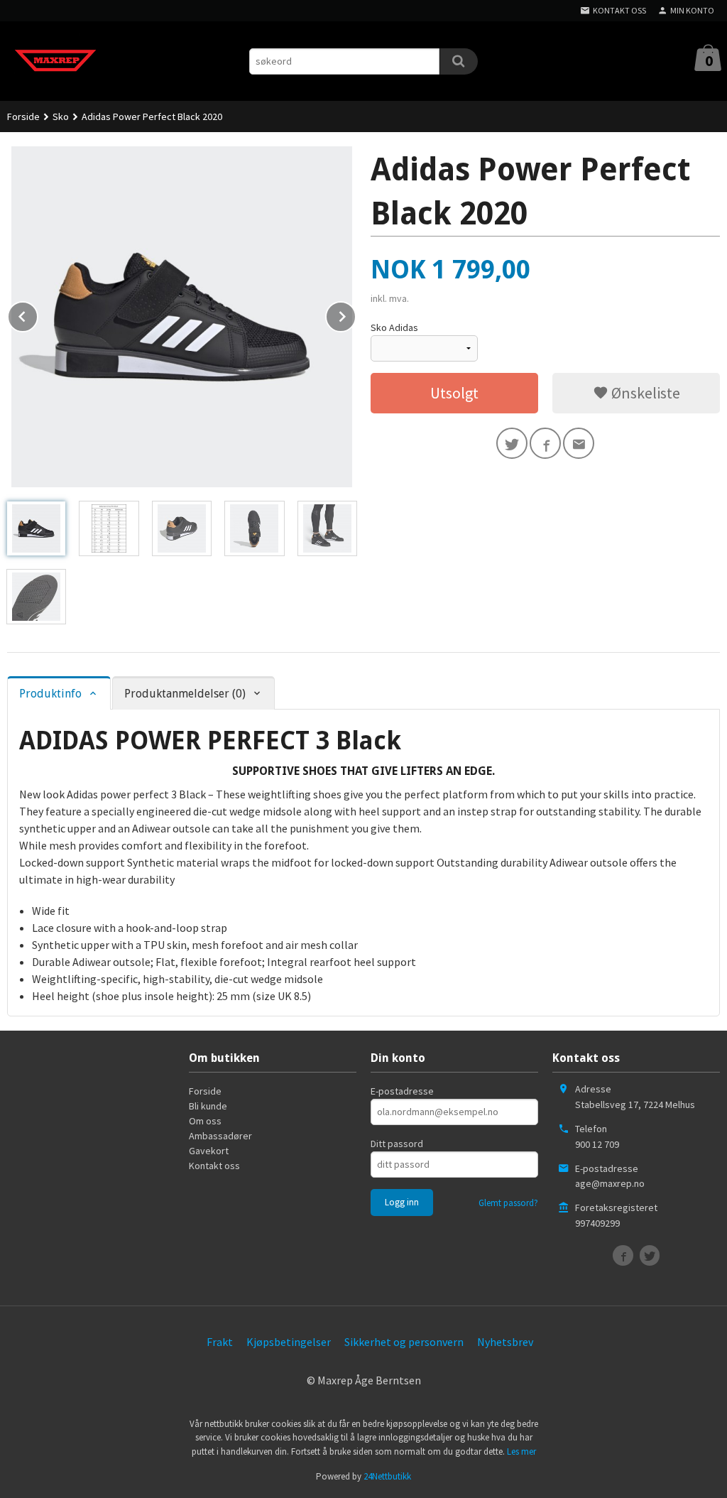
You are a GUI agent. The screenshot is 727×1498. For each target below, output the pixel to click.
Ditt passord (397, 1143)
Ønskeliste (644, 393)
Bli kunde (208, 1106)
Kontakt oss (214, 1165)
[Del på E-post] (578, 443)
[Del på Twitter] (512, 443)
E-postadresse (402, 1091)
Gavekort (209, 1150)
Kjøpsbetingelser (288, 1342)
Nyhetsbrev (505, 1342)
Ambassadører (220, 1135)
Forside (23, 116)
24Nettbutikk (387, 1476)
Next (355, 314)
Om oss (205, 1120)
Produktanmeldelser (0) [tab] (185, 693)
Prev (37, 314)
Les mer (521, 1451)
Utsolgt (454, 393)
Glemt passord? (508, 1203)
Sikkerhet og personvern (404, 1342)
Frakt (220, 1342)
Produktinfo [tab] (50, 693)
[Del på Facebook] (545, 443)
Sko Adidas (394, 327)
